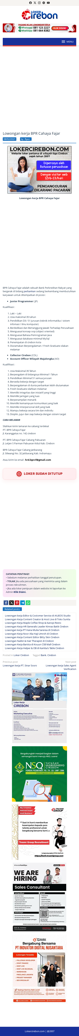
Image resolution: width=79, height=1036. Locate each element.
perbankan (30, 291)
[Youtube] (48, 3)
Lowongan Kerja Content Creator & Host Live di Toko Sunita (37, 619)
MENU (70, 41)
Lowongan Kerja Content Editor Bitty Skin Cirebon (32, 637)
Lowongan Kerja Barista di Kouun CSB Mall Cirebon (32, 644)
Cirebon (51, 655)
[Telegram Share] (22, 602)
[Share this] (6, 602)
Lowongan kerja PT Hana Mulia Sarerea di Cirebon (32, 630)
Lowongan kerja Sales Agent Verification (61, 665)
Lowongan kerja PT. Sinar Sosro (20, 663)
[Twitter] (35, 3)
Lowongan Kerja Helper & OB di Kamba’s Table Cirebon (34, 648)
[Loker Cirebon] (40, 14)
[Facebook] (30, 3)
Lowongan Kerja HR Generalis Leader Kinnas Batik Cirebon (36, 626)
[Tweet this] (11, 602)
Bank (43, 655)
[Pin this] (17, 602)
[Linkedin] (44, 3)
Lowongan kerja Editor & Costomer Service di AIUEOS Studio (38, 615)
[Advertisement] (39, 89)
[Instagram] (39, 3)
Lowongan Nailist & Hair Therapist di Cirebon (29, 641)
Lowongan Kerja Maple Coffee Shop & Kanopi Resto (33, 622)
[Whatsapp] (28, 602)
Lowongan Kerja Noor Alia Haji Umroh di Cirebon (31, 633)
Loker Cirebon (21, 655)
